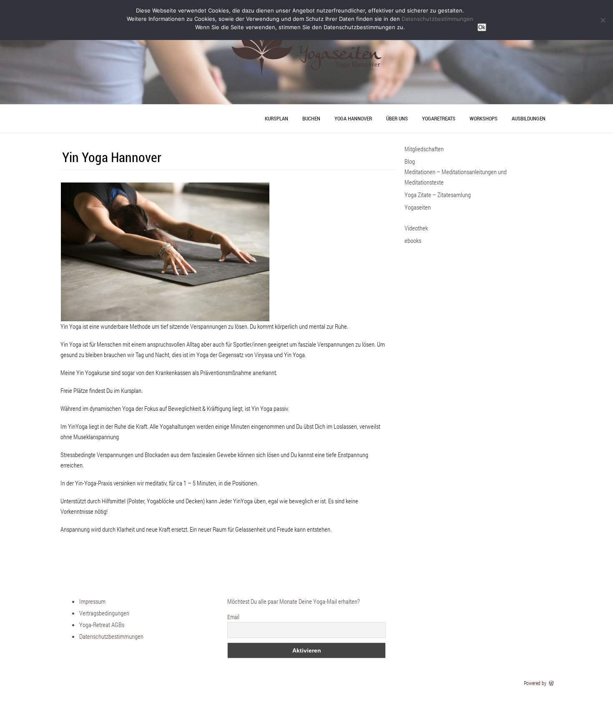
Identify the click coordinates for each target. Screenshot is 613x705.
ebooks (412, 240)
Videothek (416, 228)
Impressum (92, 601)
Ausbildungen (528, 118)
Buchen (311, 118)
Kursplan (276, 118)
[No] (602, 20)
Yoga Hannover (353, 118)
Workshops (483, 118)
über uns (397, 118)
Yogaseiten (417, 207)
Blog (409, 161)
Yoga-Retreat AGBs (101, 624)
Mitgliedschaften (424, 149)
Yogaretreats (438, 118)
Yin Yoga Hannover (111, 157)
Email (233, 617)
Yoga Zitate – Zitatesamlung (437, 194)
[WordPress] (552, 683)
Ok (481, 27)
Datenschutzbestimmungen (111, 636)
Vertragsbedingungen (104, 613)
